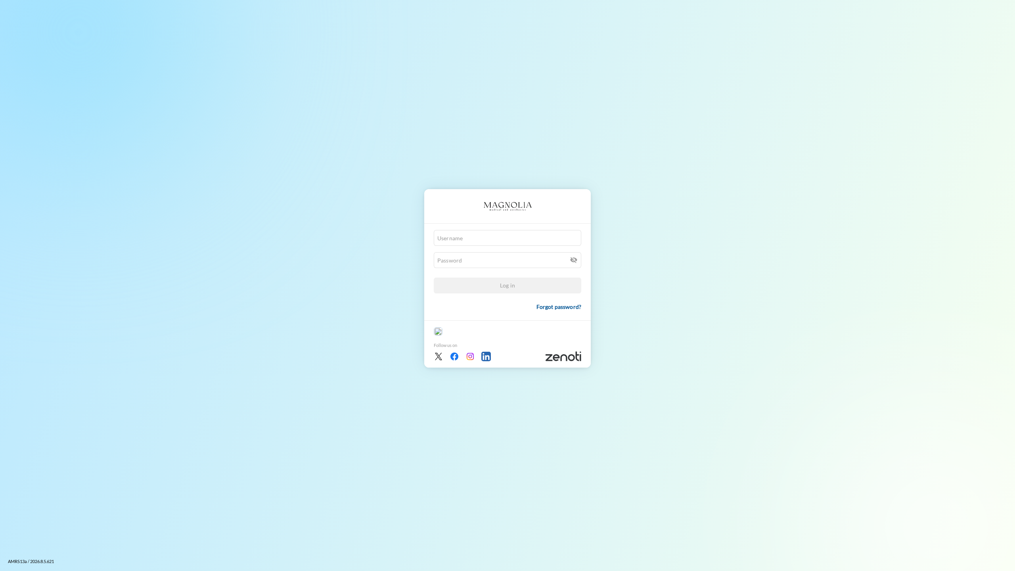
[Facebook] (454, 356)
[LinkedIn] (486, 356)
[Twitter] (438, 356)
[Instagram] (470, 356)
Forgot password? (558, 306)
